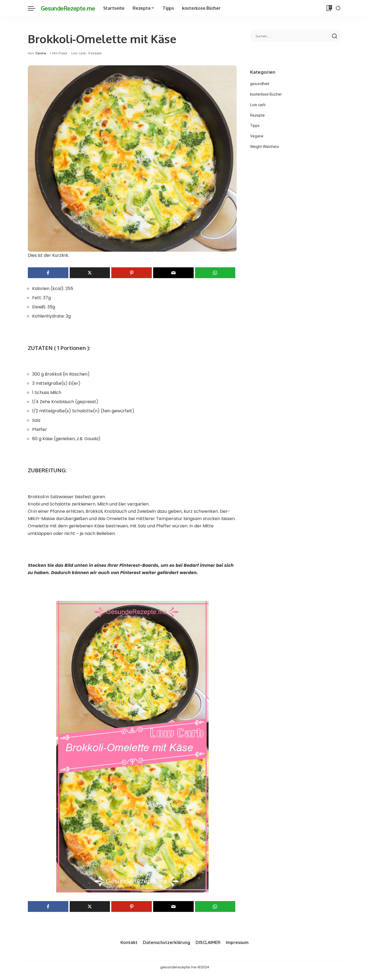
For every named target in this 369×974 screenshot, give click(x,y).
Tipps (255, 125)
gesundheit (259, 84)
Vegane (256, 136)
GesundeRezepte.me (68, 8)
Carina (40, 53)
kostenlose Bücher (266, 94)
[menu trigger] (34, 8)
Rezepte (95, 53)
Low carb (78, 53)
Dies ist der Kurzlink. (48, 255)
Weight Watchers (264, 146)
